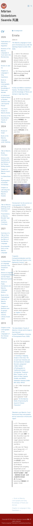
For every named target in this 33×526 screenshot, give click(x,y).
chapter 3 (18, 312)
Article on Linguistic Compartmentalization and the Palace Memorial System (8, 276)
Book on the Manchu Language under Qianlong (5, 139)
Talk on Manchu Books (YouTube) (6, 153)
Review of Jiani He (5, 67)
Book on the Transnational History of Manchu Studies (5, 299)
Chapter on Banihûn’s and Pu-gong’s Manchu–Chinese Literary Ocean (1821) (5, 313)
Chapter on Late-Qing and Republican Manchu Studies (5, 192)
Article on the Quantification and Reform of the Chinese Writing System (5, 162)
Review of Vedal (4, 132)
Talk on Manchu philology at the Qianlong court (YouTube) (6, 208)
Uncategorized (18, 30)
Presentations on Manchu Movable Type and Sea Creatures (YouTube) (5, 219)
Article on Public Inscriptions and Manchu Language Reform (6, 287)
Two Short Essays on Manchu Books (5, 111)
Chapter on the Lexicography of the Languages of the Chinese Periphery (5, 333)
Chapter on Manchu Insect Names (5, 171)
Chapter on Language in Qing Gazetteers (21, 509)
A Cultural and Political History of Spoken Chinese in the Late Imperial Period (5, 101)
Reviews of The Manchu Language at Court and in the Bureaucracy (6, 53)
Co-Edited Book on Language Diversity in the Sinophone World (6, 266)
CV (2, 31)
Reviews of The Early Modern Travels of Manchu (6, 119)
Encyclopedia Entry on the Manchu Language (5, 249)
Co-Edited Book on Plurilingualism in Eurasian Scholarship (6, 180)
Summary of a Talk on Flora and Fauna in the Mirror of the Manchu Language (5, 238)
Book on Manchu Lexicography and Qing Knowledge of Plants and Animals (20, 502)
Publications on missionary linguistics (5, 44)
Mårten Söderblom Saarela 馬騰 (9, 15)
